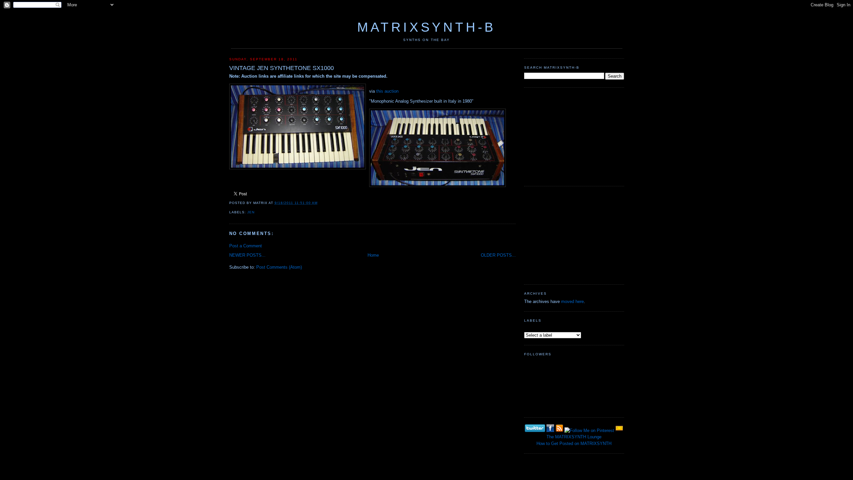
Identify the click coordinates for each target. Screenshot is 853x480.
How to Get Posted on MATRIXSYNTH (573, 443)
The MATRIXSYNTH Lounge (573, 436)
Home (373, 255)
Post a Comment (245, 245)
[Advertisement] (574, 136)
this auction (387, 91)
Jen (251, 212)
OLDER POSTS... (498, 255)
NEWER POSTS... (247, 255)
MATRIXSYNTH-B (426, 27)
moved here (572, 301)
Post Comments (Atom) (279, 267)
